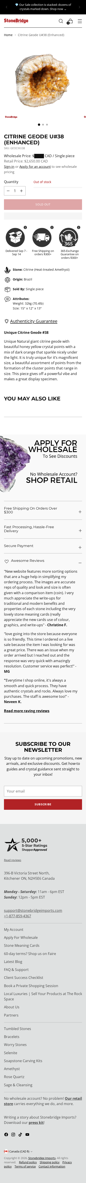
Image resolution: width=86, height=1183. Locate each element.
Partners (11, 1015)
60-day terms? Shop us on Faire (30, 953)
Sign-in (9, 166)
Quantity (11, 181)
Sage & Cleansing (18, 1084)
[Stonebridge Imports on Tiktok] (20, 1135)
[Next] (79, 7)
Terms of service (25, 1166)
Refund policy (28, 1162)
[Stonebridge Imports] (16, 21)
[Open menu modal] (79, 20)
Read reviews (12, 860)
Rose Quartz (14, 1076)
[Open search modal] (60, 20)
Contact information (52, 1166)
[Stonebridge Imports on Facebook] (6, 1135)
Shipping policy (50, 1162)
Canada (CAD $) (19, 1151)
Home (8, 35)
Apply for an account (35, 166)
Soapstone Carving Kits (23, 1060)
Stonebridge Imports (42, 1158)
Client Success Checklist (23, 977)
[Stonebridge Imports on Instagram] (13, 1135)
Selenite (10, 1052)
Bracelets (11, 1036)
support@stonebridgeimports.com (33, 910)
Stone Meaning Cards (21, 945)
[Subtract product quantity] (21, 190)
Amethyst (12, 1068)
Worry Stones (15, 1044)
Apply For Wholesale (21, 937)
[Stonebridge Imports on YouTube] (27, 1135)
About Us (11, 1007)
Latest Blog (13, 961)
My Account (13, 929)
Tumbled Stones (17, 1028)
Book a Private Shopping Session (31, 985)
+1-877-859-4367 (17, 916)
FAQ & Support (16, 969)
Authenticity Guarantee (33, 321)
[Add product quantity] (8, 190)
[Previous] (6, 7)
